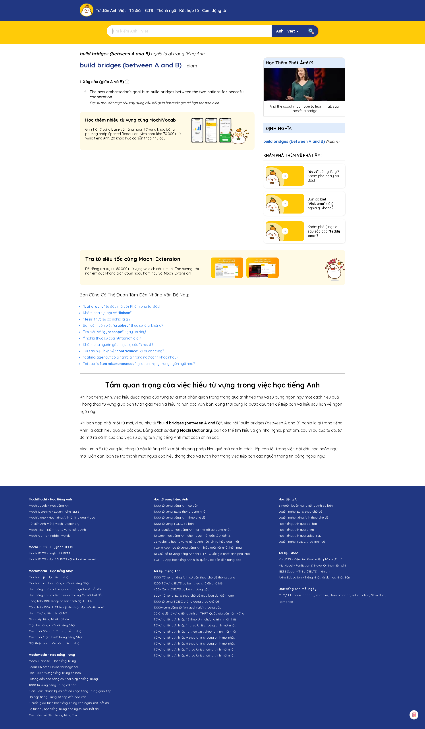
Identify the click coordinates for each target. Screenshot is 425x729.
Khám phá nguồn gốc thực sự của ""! (118, 344)
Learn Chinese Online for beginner (53, 667)
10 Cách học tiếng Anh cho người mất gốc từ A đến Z (192, 536)
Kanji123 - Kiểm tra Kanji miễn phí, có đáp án (311, 559)
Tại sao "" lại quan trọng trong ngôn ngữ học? (139, 363)
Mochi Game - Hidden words (49, 536)
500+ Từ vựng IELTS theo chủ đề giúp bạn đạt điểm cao (194, 595)
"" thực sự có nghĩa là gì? (106, 319)
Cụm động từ (214, 10)
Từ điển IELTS (141, 10)
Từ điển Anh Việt (111, 10)
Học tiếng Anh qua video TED (300, 536)
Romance (286, 602)
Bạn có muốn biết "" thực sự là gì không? (123, 325)
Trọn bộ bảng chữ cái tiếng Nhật (52, 625)
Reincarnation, (340, 595)
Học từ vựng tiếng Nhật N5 (48, 613)
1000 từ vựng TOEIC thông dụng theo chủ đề (186, 601)
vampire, (322, 595)
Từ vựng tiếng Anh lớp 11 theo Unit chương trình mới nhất (195, 625)
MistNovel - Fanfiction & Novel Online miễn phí (312, 565)
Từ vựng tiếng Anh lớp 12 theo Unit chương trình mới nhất (195, 619)
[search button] (310, 31)
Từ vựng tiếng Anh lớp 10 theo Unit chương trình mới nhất (195, 632)
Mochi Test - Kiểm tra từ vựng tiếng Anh (57, 530)
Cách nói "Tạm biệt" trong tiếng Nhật (56, 637)
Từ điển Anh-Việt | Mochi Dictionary (54, 524)
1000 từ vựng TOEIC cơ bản (174, 524)
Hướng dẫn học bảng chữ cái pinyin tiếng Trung (63, 679)
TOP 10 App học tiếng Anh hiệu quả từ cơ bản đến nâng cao (197, 560)
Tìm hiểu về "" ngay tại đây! (114, 332)
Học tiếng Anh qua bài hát (298, 524)
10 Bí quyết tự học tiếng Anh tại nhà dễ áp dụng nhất (192, 530)
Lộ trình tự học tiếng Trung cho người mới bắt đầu (64, 709)
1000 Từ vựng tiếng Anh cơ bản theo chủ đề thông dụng (194, 577)
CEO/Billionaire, (290, 595)
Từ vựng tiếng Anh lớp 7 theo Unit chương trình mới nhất (194, 649)
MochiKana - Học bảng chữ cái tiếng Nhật (59, 583)
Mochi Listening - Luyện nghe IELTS (54, 511)
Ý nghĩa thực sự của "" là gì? (112, 338)
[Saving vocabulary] (414, 714)
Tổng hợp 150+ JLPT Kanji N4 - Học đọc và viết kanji (66, 607)
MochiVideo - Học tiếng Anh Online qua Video (62, 517)
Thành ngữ (166, 10)
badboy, (309, 595)
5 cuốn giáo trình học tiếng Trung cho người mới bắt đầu (69, 703)
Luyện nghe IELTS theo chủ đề (300, 511)
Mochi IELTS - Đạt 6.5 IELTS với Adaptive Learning (64, 559)
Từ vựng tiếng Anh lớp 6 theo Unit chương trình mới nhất (194, 655)
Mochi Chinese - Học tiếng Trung (52, 661)
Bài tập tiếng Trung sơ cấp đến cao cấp (58, 697)
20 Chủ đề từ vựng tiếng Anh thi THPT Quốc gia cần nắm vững (199, 613)
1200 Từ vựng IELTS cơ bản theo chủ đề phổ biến (189, 583)
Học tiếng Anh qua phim (296, 530)
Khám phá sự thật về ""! (107, 313)
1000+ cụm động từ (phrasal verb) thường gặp (187, 607)
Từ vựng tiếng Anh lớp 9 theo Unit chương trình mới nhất (194, 637)
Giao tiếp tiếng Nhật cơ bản (49, 619)
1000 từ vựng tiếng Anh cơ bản (176, 506)
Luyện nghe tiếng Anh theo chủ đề (303, 517)
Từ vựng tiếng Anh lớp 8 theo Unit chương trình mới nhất (194, 643)
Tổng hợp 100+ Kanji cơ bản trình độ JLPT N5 (61, 601)
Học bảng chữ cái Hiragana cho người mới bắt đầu (65, 589)
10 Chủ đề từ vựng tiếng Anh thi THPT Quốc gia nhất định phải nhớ (202, 554)
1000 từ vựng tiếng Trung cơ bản (52, 685)
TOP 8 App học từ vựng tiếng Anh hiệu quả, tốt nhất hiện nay (198, 548)
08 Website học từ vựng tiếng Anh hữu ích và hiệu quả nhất (196, 542)
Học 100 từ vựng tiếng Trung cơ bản (55, 673)
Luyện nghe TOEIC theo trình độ (302, 542)
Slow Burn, (378, 595)
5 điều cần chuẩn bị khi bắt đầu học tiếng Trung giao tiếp (70, 691)
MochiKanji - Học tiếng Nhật (49, 577)
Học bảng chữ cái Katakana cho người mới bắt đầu (66, 595)
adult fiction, (361, 595)
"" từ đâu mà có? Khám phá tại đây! (121, 306)
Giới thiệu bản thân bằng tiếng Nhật (54, 643)
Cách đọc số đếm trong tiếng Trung (55, 715)
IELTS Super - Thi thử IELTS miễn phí (304, 571)
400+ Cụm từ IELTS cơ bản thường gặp (181, 589)
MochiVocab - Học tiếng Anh (49, 506)
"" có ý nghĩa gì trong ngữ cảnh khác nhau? (130, 357)
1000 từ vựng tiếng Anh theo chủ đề (179, 517)
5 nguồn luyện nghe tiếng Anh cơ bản (306, 506)
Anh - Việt (285, 31)
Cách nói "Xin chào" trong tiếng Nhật (55, 631)
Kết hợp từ (189, 10)
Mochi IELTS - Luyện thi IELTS (49, 553)
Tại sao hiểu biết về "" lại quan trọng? (123, 351)
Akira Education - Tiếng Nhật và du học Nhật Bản (314, 577)
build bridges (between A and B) (301, 141)
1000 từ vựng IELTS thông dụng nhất (180, 511)
